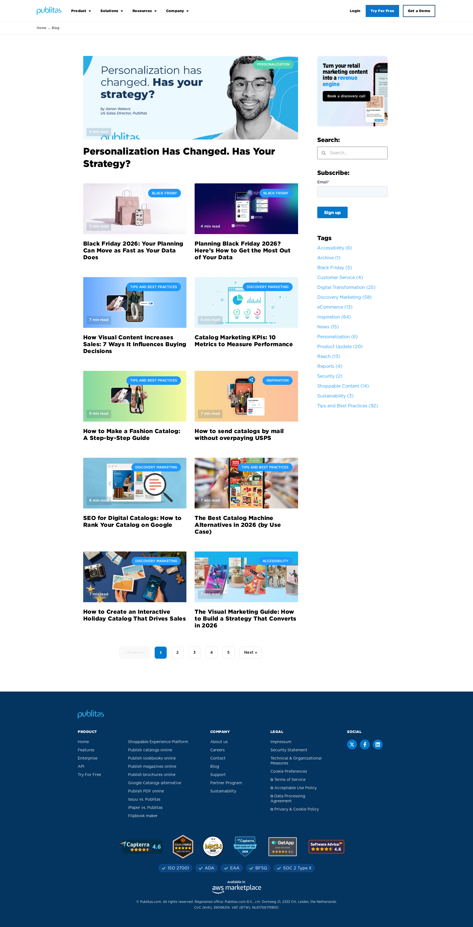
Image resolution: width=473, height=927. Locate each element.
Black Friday (334, 268)
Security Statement (288, 750)
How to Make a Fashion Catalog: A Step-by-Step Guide (131, 434)
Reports (329, 366)
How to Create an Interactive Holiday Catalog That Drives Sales (134, 615)
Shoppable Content (343, 386)
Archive (329, 258)
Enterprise (87, 758)
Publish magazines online (152, 767)
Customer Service (340, 277)
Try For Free (382, 11)
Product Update (340, 347)
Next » (250, 653)
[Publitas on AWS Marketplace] (236, 887)
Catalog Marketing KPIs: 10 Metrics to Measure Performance (244, 340)
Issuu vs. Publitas (144, 799)
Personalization (337, 337)
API (81, 767)
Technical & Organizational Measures (296, 761)
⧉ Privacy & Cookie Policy (294, 809)
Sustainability (335, 396)
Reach (328, 356)
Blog (214, 767)
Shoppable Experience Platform (158, 742)
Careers (217, 750)
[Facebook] (365, 744)
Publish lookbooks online (152, 758)
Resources (142, 11)
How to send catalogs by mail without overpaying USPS (239, 434)
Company (175, 11)
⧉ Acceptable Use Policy (293, 788)
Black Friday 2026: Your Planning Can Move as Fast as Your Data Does (133, 250)
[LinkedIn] (378, 744)
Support (218, 775)
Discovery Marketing (344, 297)
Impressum (280, 742)
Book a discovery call (346, 96)
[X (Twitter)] (352, 744)
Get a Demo (419, 11)
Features (86, 750)
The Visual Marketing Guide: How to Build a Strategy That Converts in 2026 (245, 618)
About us (219, 742)
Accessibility (334, 248)
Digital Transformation (346, 287)
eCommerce (335, 307)
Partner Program (226, 783)
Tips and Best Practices (347, 406)
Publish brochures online (151, 775)
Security (329, 376)
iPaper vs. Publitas (145, 808)
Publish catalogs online (150, 750)
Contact (218, 758)
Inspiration (334, 317)
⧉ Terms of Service (287, 780)
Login (355, 11)
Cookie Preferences (288, 772)
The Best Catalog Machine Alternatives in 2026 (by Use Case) (238, 524)
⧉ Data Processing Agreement (287, 798)
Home (41, 28)
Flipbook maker (143, 816)
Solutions (109, 11)
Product (78, 11)
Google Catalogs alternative (154, 783)
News (328, 327)
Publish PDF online (146, 791)
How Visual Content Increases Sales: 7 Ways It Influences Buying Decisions (134, 344)
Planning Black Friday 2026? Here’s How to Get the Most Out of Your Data (242, 250)
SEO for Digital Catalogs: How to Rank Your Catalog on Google (132, 521)
